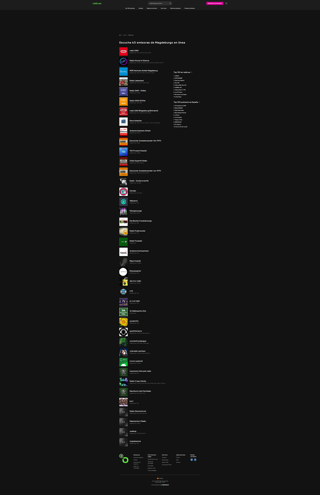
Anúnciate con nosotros (137, 463)
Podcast (141, 8)
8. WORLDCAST (178, 122)
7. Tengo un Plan (178, 119)
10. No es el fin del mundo (180, 126)
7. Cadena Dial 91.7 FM (180, 89)
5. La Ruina (176, 115)
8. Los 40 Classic (178, 92)
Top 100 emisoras (130, 8)
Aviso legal (150, 465)
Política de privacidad (150, 462)
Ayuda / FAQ (165, 462)
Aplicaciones (165, 460)
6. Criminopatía (178, 117)
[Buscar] (170, 3)
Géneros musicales (175, 8)
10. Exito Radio (177, 96)
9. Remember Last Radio (180, 94)
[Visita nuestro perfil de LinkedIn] (191, 460)
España (161, 478)
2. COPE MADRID (178, 78)
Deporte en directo (152, 8)
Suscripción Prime (166, 464)
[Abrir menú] (226, 3)
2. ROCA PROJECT (178, 108)
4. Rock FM (176, 82)
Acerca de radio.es (138, 457)
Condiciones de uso (153, 459)
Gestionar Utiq (151, 468)
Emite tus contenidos (136, 467)
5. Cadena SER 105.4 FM (180, 85)
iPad (177, 460)
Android (178, 462)
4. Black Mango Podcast (180, 112)
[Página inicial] (120, 35)
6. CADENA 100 (178, 87)
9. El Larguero (177, 124)
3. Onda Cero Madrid (179, 80)
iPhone (178, 457)
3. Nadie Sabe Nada (179, 110)
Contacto (164, 457)
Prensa (135, 460)
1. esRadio (176, 75)
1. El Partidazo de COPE (180, 105)
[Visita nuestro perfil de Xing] (195, 460)
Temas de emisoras (189, 8)
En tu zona (163, 8)
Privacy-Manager (152, 470)
